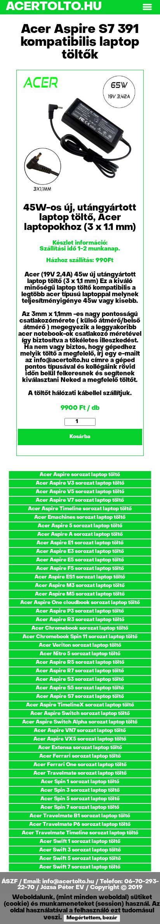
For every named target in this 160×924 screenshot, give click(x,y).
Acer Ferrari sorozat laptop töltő (80, 756)
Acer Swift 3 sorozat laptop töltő (80, 850)
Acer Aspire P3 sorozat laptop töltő (80, 611)
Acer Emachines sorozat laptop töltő (79, 517)
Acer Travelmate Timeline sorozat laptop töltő (80, 833)
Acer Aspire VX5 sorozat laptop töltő (79, 739)
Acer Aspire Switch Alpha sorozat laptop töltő (79, 722)
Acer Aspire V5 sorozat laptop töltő (80, 491)
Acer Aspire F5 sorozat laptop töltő (80, 568)
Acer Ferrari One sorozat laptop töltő (80, 764)
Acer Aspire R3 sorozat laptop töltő (80, 619)
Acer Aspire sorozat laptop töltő (80, 474)
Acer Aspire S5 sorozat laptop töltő (80, 688)
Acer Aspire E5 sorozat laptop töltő (80, 560)
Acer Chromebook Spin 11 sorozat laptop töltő (80, 636)
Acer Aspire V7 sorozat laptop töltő (80, 500)
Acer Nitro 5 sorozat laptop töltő (80, 653)
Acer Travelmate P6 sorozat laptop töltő (79, 824)
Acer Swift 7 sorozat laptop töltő (79, 867)
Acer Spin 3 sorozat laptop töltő (80, 790)
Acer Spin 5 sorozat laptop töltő (80, 798)
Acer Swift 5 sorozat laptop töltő (80, 858)
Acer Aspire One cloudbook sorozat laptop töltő (80, 602)
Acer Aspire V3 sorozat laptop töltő (80, 483)
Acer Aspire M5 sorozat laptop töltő (80, 594)
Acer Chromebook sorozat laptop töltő (79, 628)
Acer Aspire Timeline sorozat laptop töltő (80, 508)
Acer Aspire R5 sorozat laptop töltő (80, 662)
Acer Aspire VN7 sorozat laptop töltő (80, 730)
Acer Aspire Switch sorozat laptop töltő (80, 713)
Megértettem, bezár (91, 918)
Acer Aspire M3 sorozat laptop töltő (80, 585)
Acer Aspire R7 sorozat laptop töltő (80, 671)
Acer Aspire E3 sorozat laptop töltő (80, 551)
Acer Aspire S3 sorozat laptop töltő (80, 679)
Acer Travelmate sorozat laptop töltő (80, 773)
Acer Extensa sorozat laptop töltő (80, 747)
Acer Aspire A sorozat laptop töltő (80, 534)
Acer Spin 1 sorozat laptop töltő (80, 781)
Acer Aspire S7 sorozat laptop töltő (80, 696)
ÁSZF (10, 881)
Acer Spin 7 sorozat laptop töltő (79, 807)
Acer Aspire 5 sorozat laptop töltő (80, 525)
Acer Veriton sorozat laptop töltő (80, 645)
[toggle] (147, 7)
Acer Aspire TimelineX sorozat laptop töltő (80, 705)
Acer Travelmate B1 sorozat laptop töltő (80, 816)
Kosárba (80, 436)
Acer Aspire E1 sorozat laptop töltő (80, 543)
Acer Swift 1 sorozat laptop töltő (80, 841)
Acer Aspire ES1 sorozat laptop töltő (80, 577)
